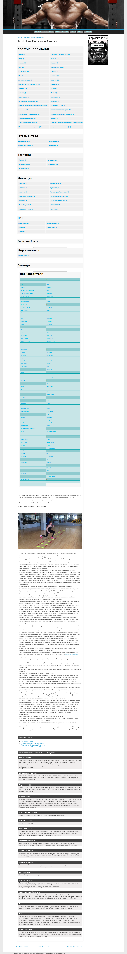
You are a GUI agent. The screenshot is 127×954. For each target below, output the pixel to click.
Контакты (88, 32)
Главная (38, 32)
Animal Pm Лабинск (74, 947)
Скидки (73, 32)
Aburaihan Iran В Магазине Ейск (31, 747)
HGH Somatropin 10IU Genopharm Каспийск (32, 947)
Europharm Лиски (27, 741)
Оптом (80, 32)
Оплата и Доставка (62, 32)
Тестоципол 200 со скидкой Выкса (32, 743)
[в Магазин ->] (98, 36)
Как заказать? (48, 32)
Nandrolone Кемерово (71, 654)
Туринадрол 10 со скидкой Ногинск (33, 745)
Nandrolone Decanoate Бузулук (34, 37)
